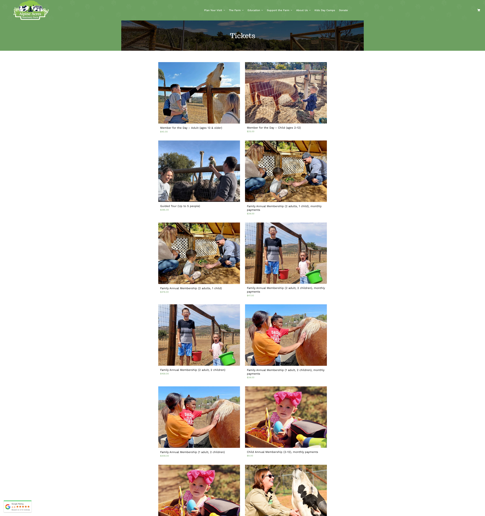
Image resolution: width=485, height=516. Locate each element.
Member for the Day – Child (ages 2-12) (274, 127)
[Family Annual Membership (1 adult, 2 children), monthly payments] (286, 335)
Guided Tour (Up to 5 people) (180, 206)
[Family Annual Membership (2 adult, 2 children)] (199, 335)
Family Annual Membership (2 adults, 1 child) (191, 288)
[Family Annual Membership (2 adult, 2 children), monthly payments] (286, 253)
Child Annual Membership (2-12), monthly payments (282, 452)
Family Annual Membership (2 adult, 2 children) (192, 369)
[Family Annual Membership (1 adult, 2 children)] (199, 417)
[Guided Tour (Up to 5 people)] (199, 171)
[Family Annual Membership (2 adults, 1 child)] (199, 253)
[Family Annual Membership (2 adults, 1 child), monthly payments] (286, 171)
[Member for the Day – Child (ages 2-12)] (286, 92)
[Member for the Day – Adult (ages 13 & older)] (199, 93)
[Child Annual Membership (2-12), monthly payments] (286, 417)
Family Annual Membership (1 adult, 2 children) (192, 452)
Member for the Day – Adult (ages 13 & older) (191, 127)
